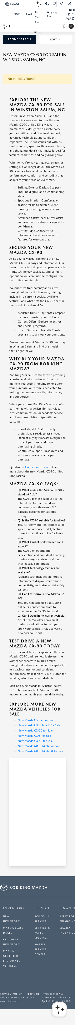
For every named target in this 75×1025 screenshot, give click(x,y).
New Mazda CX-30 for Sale (35, 730)
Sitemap (14, 997)
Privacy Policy (11, 994)
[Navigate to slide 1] (35, 31)
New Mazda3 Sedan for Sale (36, 720)
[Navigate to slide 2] (40, 32)
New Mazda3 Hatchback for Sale (39, 725)
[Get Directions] (54, 4)
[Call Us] (47, 4)
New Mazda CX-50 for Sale (35, 740)
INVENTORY (14, 908)
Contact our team (36, 467)
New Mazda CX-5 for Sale (34, 735)
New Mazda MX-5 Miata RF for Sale (41, 751)
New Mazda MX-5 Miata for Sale (39, 746)
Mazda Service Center (41, 949)
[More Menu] (5, 14)
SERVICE (42, 908)
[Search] (62, 4)
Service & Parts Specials (42, 933)
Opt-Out (16, 1001)
